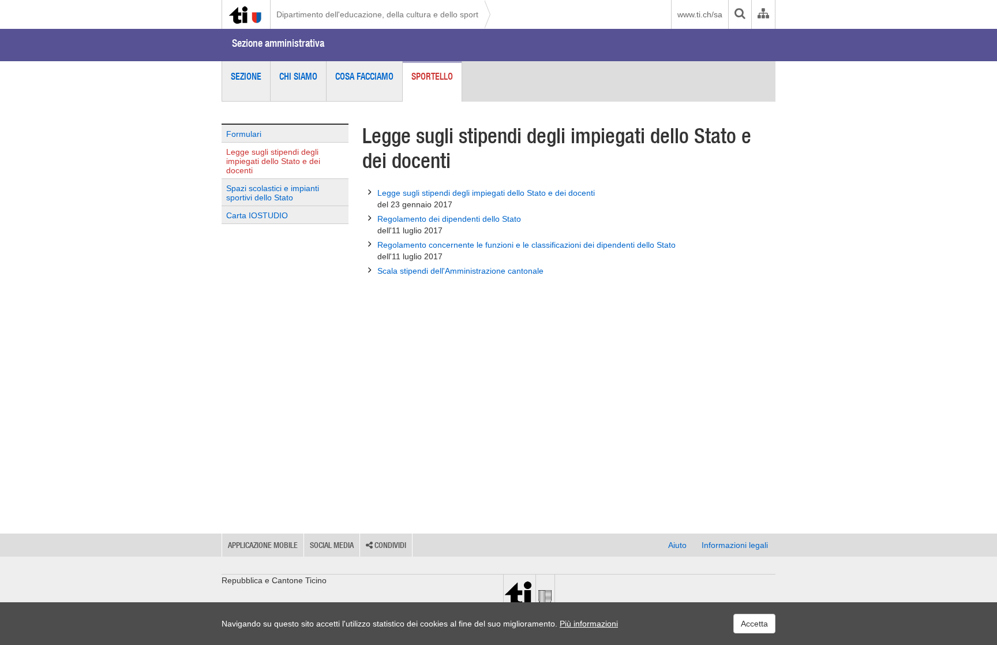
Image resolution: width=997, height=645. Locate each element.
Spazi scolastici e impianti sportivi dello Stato (272, 193)
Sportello (432, 76)
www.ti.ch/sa (699, 14)
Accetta (754, 623)
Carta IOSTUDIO (257, 215)
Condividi (389, 545)
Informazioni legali (735, 545)
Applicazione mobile (263, 545)
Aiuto (677, 545)
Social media (332, 545)
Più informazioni (589, 623)
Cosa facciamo (364, 76)
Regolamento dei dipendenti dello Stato (449, 224)
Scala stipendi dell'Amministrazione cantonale (460, 270)
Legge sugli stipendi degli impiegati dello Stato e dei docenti (273, 161)
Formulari (243, 134)
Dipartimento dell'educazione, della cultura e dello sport (377, 14)
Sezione (246, 76)
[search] (739, 14)
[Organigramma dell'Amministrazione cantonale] (763, 14)
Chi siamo (298, 76)
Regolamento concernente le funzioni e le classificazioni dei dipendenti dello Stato (526, 250)
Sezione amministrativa (278, 43)
